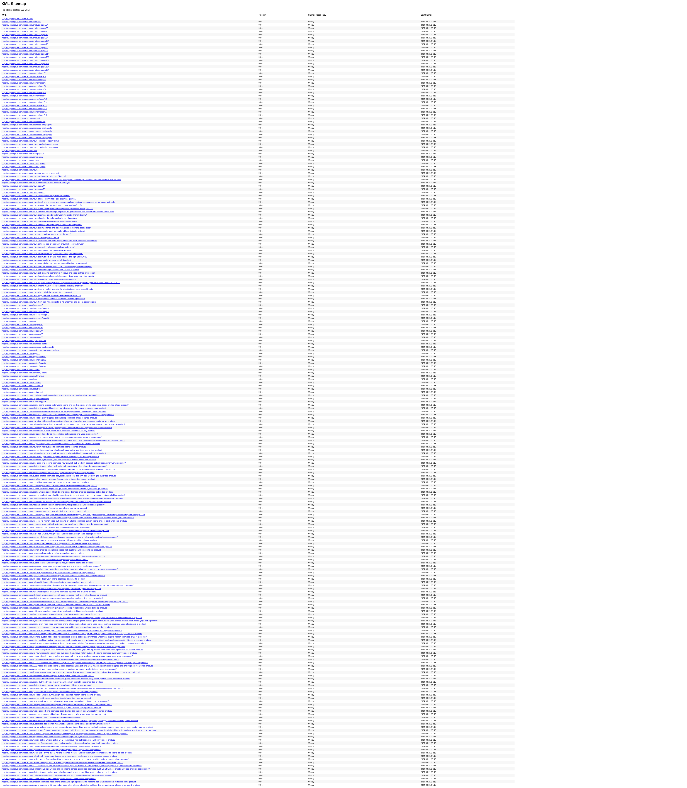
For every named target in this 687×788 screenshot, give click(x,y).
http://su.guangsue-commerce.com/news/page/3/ (23, 192)
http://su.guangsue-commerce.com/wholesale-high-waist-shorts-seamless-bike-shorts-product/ (43, 579)
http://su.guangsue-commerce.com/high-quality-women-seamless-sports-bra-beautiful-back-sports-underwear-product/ (54, 453)
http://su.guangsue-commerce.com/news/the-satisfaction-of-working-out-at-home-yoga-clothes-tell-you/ (47, 266)
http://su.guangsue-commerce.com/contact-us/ (22, 392)
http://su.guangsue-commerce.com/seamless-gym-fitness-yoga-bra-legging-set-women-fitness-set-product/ (49, 460)
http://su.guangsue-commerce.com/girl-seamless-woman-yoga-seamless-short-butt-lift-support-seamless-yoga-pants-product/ (57, 547)
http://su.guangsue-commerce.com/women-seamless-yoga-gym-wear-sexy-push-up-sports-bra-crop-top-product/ (51, 437)
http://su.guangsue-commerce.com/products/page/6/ (25, 47)
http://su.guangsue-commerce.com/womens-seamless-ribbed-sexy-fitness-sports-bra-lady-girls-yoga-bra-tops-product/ (54, 714)
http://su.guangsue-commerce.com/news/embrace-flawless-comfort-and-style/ (36, 183)
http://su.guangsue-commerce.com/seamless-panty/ (24, 344)
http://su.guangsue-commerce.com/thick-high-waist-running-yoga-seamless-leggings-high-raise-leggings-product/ (51, 534)
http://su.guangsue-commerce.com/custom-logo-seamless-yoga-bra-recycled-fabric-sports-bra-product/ (47, 563)
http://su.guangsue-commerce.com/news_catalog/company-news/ (30, 141)
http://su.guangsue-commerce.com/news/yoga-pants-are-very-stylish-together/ (36, 260)
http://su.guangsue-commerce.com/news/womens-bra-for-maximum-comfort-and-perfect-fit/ (42, 205)
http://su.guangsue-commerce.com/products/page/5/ (25, 34)
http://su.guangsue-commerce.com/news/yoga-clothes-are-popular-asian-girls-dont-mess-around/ (44, 263)
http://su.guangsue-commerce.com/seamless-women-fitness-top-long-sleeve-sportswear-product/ (44, 508)
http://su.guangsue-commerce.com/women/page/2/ (24, 73)
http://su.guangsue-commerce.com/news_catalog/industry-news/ (30, 147)
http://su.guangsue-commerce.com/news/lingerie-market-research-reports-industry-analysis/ (42, 286)
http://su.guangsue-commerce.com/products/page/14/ (25, 63)
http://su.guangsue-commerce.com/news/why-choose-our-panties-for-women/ (36, 195)
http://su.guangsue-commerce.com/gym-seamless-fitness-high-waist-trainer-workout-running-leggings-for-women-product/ (55, 701)
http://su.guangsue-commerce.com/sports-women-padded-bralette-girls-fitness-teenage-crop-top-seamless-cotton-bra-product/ (57, 492)
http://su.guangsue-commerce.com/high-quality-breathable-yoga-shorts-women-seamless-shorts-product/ (48, 582)
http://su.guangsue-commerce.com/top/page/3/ (22, 328)
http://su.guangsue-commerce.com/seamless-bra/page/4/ (27, 134)
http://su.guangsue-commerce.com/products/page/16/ (25, 60)
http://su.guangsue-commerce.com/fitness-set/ (22, 305)
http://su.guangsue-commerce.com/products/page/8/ (25, 38)
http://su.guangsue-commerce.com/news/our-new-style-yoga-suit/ (30, 173)
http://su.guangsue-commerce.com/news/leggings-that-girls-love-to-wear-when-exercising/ (41, 295)
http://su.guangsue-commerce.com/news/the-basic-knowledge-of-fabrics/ (34, 176)
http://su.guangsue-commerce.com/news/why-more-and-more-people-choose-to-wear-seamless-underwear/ (49, 241)
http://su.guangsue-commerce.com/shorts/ (20, 160)
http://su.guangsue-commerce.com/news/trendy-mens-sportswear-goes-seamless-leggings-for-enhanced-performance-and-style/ (58, 202)
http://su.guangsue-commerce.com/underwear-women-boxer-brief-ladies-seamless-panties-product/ (45, 511)
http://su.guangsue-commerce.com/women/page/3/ (24, 76)
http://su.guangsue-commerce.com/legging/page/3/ (24, 363)
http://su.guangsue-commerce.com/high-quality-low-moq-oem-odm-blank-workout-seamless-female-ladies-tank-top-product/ (56, 605)
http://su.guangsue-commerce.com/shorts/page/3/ (23, 163)
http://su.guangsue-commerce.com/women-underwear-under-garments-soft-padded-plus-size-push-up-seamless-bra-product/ (57, 627)
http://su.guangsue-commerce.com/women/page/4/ (24, 80)
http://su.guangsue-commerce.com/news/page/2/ (23, 189)
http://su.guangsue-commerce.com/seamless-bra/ (23, 121)
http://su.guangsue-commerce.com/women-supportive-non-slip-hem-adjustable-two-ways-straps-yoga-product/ (50, 456)
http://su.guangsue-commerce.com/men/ (19, 150)
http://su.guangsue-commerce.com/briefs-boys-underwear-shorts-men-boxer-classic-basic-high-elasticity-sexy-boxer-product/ (57, 775)
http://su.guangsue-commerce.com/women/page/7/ (24, 96)
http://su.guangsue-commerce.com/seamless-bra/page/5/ (27, 138)
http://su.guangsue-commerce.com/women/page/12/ (24, 105)
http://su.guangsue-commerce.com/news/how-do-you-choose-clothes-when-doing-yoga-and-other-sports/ (48, 276)
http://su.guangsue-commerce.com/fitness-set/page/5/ (25, 308)
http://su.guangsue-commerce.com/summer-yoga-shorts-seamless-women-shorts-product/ (42, 717)
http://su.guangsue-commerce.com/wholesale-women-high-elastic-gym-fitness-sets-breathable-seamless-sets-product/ (54, 408)
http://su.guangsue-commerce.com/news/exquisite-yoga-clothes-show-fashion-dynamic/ (40, 270)
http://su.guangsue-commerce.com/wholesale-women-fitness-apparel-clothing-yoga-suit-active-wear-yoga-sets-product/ (54, 411)
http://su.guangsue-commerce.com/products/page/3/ (25, 28)
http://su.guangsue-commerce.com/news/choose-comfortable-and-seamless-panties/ (39, 199)
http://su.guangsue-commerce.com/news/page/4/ (23, 186)
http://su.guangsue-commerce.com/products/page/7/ (25, 44)
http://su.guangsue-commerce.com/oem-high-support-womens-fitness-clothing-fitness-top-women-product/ (48, 479)
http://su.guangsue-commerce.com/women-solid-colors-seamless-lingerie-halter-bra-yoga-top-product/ (46, 698)
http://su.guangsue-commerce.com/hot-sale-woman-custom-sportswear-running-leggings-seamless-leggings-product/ (53, 505)
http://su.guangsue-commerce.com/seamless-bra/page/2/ (27, 131)
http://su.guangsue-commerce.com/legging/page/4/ (24, 366)
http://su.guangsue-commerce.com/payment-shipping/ (25, 398)
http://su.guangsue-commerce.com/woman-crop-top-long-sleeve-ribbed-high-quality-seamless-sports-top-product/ (51, 550)
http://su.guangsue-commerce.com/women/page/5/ (24, 83)
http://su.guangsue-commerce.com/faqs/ (19, 379)
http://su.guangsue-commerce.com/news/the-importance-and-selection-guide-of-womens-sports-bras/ (46, 228)
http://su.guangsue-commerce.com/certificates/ (22, 157)
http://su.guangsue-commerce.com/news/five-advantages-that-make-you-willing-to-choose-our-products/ (47, 208)
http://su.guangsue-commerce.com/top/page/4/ (22, 331)
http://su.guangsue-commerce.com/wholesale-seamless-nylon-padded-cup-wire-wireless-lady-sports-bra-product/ (51, 708)
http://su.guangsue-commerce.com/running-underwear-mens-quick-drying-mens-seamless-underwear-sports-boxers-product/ (57, 704)
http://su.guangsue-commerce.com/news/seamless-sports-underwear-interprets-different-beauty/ (44, 215)
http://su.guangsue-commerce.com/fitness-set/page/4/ (25, 315)
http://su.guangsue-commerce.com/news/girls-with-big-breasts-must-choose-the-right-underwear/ (44, 257)
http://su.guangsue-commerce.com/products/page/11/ (25, 54)
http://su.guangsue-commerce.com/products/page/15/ (25, 67)
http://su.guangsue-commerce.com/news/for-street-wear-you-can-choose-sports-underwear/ (42, 253)
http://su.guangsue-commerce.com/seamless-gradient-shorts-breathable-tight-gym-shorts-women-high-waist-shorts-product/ (56, 501)
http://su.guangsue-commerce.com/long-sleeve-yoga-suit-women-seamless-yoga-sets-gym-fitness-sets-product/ (51, 737)
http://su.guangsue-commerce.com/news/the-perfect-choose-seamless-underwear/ (38, 247)
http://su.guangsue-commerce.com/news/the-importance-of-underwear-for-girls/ (36, 250)
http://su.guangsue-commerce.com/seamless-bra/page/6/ (27, 125)
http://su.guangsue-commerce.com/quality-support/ (24, 402)
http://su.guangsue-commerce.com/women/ (21, 118)
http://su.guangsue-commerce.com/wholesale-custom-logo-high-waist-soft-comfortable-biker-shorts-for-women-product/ (54, 466)
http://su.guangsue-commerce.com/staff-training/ (23, 376)
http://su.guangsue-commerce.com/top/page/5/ (22, 334)
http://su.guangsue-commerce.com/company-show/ (24, 373)
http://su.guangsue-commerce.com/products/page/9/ (25, 51)
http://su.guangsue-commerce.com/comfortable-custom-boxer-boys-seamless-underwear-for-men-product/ (49, 778)
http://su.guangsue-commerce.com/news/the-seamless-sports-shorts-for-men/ (36, 234)
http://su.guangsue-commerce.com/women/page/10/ (24, 99)
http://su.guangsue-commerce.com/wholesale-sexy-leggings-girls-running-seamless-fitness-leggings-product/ (49, 418)
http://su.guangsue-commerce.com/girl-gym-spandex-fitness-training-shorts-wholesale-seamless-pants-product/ (51, 543)
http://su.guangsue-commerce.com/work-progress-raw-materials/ (30, 350)
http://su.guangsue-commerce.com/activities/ (21, 382)
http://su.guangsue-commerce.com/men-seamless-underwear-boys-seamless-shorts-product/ (43, 553)
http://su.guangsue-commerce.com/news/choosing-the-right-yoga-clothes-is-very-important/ (42, 224)
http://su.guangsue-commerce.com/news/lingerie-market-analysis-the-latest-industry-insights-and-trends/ (47, 289)
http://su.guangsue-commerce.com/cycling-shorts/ (24, 340)
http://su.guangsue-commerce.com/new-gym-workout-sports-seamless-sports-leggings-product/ (44, 447)
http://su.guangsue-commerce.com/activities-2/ (22, 386)
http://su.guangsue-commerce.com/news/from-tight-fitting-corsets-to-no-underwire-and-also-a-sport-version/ (49, 302)
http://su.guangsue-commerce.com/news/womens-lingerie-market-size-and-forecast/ (39, 279)
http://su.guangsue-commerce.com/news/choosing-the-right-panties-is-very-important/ (39, 218)
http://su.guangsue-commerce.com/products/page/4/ (25, 31)
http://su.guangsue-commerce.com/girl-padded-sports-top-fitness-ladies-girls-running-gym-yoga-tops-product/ (50, 434)
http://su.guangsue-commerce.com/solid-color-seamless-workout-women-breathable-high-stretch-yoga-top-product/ (52, 611)
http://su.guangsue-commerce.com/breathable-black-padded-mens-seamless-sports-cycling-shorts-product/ (49, 395)
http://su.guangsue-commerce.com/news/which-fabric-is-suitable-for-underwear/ (37, 292)
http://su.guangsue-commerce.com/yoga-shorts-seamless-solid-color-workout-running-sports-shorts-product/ (50, 691)
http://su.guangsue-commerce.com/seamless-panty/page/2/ (28, 347)
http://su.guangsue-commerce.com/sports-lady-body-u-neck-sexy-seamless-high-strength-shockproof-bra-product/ (52, 682)
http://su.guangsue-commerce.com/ (17, 18)
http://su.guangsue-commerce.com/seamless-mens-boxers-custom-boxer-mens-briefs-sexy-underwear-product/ (51, 566)
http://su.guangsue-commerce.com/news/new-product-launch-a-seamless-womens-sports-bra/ (43, 299)
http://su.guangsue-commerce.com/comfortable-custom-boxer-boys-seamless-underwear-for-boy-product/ (48, 431)
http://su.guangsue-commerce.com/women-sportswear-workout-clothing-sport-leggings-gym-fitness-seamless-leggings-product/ (58, 415)
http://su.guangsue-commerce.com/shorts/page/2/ (23, 167)
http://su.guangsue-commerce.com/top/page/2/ (22, 324)
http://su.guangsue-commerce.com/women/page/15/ (24, 112)
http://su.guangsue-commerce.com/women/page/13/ (24, 109)
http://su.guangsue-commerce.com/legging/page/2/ (24, 360)
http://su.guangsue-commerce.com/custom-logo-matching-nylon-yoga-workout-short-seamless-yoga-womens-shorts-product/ (57, 427)
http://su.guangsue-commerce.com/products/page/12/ (25, 70)
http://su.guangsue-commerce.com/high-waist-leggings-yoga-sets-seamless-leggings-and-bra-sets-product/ (49, 592)
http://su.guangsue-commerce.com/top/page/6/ (22, 337)
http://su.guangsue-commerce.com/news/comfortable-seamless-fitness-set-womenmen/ (40, 221)
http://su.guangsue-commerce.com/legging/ (21, 353)
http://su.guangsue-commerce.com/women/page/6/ (24, 86)
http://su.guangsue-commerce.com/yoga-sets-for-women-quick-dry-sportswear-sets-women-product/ (46, 527)
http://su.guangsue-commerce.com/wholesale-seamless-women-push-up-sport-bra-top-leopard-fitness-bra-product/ (52, 598)
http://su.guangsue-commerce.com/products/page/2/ (25, 25)
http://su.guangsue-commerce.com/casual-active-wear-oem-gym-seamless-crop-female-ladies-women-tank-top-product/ (54, 608)
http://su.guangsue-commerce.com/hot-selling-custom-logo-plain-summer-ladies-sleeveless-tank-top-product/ (49, 485)
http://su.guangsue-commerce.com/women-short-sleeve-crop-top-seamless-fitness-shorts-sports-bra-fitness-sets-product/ (55, 530)
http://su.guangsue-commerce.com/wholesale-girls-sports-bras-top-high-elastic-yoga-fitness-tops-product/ (48, 472)
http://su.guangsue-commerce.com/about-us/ (21, 389)
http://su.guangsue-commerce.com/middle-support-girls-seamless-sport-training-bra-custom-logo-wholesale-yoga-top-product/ (57, 711)
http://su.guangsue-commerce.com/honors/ (21, 369)
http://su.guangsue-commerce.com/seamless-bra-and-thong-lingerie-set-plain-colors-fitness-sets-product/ (48, 675)
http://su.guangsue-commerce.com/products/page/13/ (25, 57)
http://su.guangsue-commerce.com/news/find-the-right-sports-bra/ (30, 237)
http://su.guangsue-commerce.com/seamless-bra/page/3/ (27, 128)
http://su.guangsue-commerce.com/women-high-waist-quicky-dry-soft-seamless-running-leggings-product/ (48, 572)
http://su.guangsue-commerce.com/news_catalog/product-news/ (30, 144)
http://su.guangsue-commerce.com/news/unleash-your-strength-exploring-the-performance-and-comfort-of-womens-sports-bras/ (58, 212)
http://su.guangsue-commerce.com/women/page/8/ (24, 92)
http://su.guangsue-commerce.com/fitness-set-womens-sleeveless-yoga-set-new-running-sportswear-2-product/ (51, 614)
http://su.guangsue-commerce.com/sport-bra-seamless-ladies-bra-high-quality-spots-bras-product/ (45, 559)
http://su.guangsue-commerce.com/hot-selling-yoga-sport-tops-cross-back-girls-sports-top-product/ (45, 482)
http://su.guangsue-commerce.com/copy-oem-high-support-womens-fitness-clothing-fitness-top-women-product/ (51, 443)
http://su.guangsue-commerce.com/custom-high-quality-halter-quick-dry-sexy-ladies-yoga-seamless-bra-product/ (51, 746)
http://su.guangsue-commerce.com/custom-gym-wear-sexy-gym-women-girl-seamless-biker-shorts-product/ (49, 540)
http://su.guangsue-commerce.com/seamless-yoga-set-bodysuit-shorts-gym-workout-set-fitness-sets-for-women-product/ (55, 524)
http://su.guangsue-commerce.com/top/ (19, 321)
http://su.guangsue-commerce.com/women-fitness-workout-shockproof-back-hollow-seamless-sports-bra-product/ (52, 450)
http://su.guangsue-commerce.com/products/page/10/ (25, 41)
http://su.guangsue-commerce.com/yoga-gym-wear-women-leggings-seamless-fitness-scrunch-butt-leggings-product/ (53, 576)
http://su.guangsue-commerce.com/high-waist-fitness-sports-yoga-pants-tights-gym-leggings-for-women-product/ (51, 749)
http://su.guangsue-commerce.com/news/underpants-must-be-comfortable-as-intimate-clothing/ (43, 231)
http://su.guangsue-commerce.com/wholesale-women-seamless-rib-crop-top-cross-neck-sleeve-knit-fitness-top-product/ (54, 595)
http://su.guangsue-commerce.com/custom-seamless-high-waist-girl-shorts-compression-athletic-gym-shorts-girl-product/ (55, 489)
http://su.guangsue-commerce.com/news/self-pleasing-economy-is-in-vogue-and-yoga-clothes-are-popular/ (48, 273)
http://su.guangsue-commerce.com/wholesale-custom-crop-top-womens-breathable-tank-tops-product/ (46, 685)
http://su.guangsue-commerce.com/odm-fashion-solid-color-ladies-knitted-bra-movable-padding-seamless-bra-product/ (53, 556)
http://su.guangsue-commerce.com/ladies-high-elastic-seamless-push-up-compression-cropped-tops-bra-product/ (51, 588)
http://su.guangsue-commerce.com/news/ (20, 170)
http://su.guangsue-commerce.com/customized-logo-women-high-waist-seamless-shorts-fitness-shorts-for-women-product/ (56, 724)
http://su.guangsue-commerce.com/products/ (21, 22)
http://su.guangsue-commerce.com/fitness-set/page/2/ (25, 318)
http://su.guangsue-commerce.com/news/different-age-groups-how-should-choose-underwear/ (43, 244)
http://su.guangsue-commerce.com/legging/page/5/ (24, 357)
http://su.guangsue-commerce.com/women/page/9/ (24, 89)
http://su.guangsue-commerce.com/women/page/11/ (24, 102)
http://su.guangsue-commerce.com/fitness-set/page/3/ (25, 311)
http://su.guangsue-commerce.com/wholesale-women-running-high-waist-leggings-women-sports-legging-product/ (51, 695)
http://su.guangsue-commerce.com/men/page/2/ (23, 154)
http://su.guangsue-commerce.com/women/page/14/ (24, 115)
